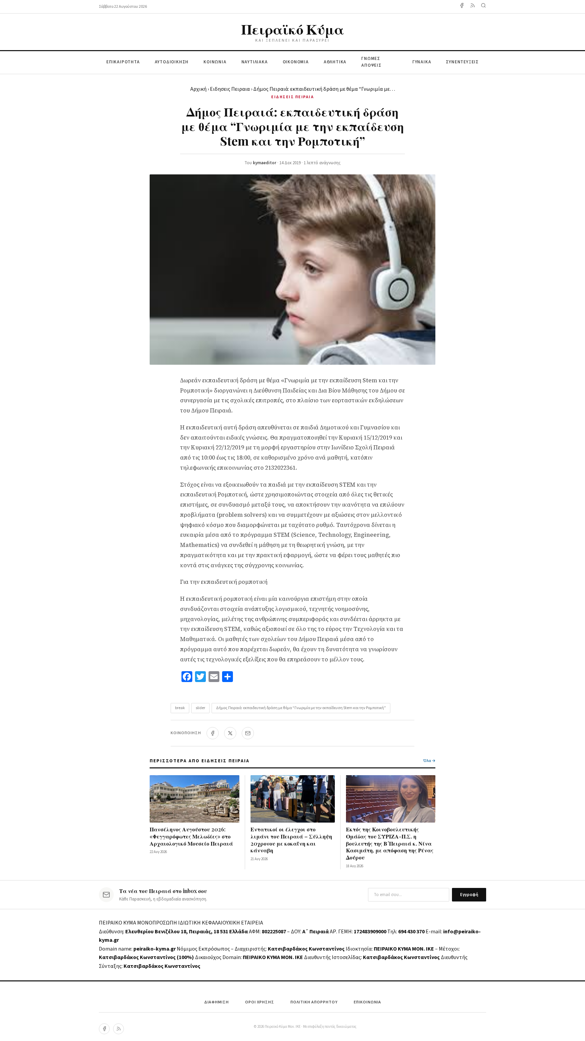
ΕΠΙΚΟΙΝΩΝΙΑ (367, 1002)
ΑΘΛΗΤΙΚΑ (335, 62)
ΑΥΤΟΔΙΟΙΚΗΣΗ (172, 62)
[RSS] (118, 1028)
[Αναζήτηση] (483, 6)
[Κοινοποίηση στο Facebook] (213, 733)
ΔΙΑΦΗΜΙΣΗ (216, 1002)
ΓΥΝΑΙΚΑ (421, 62)
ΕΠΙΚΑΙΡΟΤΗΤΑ (123, 62)
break (180, 708)
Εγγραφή (469, 895)
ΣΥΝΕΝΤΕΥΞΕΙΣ (462, 62)
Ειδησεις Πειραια (230, 89)
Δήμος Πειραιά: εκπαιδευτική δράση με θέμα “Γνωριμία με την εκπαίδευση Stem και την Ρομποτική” (301, 708)
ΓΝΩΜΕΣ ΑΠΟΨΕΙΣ (371, 62)
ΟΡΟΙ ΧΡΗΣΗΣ (259, 1002)
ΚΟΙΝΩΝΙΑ (214, 62)
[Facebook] (461, 6)
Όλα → (429, 761)
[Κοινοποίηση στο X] (230, 733)
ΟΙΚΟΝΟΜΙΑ (296, 62)
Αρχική (198, 89)
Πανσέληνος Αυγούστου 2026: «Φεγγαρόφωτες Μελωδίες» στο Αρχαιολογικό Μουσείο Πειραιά (191, 836)
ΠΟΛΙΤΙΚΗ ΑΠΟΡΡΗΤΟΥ (314, 1002)
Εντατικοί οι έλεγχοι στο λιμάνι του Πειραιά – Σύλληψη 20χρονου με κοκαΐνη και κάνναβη (291, 840)
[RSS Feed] (472, 6)
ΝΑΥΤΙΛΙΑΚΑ (254, 62)
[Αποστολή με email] (248, 733)
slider (200, 708)
